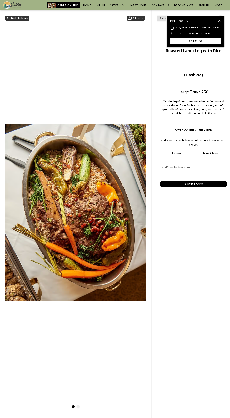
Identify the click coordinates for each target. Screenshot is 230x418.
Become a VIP (183, 5)
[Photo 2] (78, 406)
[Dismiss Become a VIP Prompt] (219, 20)
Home (87, 5)
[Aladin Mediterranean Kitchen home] (18, 5)
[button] (220, 5)
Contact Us (160, 5)
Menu (100, 5)
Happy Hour (138, 5)
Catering (117, 5)
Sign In (204, 5)
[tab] (176, 153)
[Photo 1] (73, 406)
